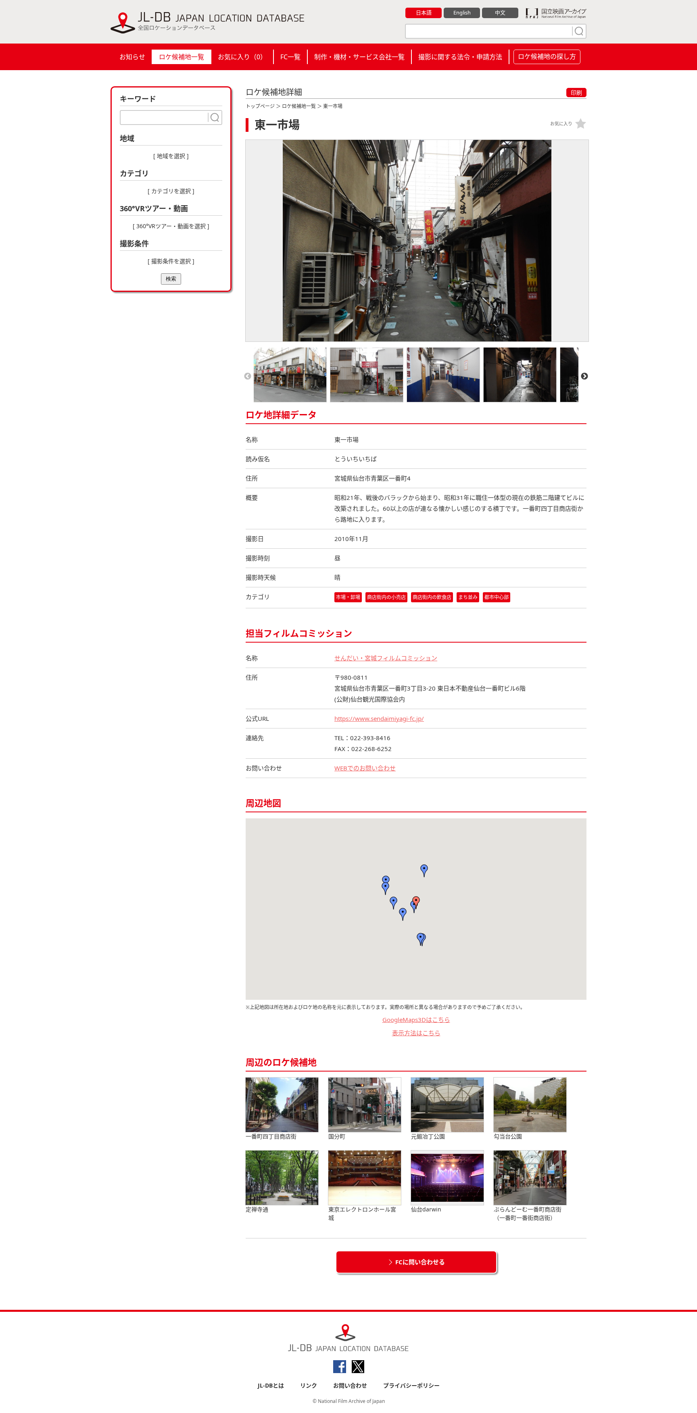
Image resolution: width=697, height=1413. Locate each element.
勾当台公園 (508, 1136)
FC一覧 (290, 56)
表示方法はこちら (416, 1033)
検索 (171, 279)
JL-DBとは (271, 1385)
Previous (248, 376)
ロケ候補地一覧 (181, 56)
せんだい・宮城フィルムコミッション (385, 658)
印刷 (576, 92)
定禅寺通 (257, 1209)
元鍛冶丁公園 (428, 1136)
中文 (500, 12)
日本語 (424, 12)
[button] (416, 902)
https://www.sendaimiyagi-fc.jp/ (379, 718)
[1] (578, 31)
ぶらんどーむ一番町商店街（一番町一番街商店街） (527, 1213)
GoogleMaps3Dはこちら (416, 1020)
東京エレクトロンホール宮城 (362, 1213)
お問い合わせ (350, 1385)
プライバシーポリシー (411, 1385)
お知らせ (132, 56)
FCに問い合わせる (420, 1262)
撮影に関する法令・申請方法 (460, 56)
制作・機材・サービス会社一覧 (359, 56)
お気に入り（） (242, 56)
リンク (308, 1385)
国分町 (336, 1136)
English (462, 12)
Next (584, 376)
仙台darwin (426, 1209)
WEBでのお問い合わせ (365, 768)
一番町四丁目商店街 (271, 1136)
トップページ (260, 106)
